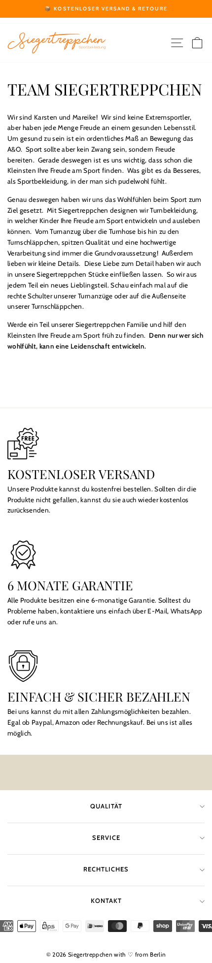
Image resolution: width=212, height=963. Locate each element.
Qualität (106, 806)
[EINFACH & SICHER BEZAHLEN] (106, 666)
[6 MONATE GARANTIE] (106, 555)
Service (106, 837)
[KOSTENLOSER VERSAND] (106, 443)
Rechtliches (106, 869)
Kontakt (106, 900)
